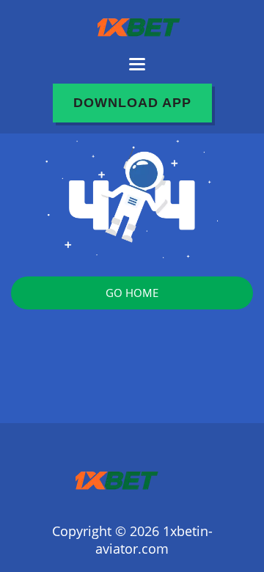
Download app (132, 102)
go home (132, 292)
